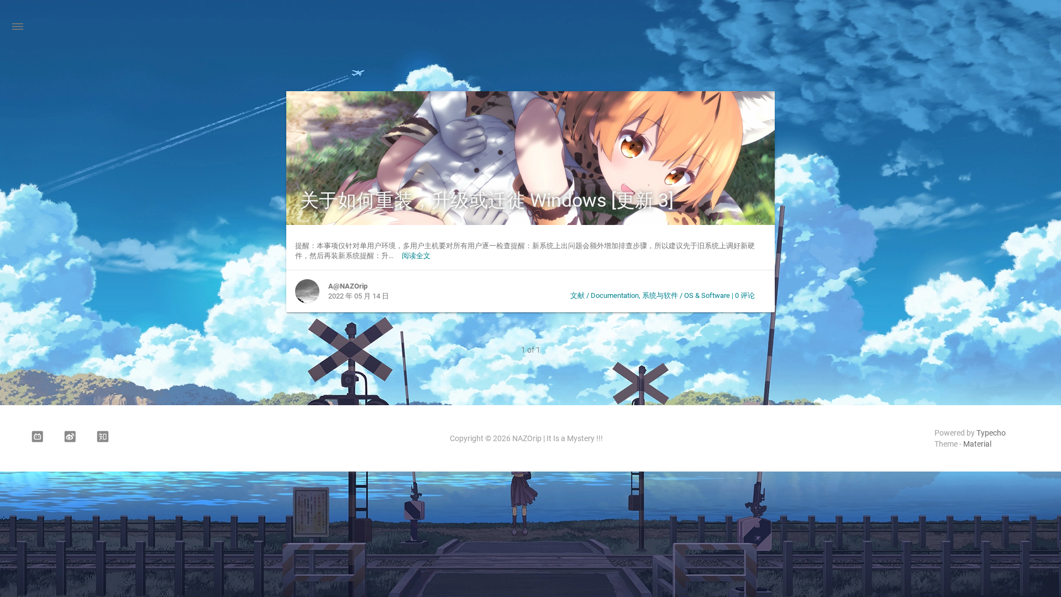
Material (977, 443)
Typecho (991, 432)
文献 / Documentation (604, 295)
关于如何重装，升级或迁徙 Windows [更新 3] (487, 200)
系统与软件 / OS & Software (686, 295)
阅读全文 (416, 256)
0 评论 (745, 295)
